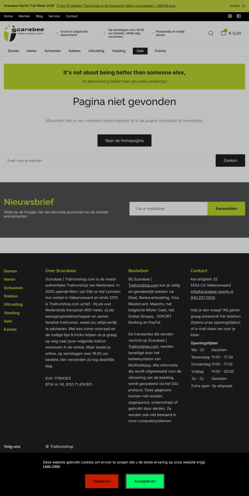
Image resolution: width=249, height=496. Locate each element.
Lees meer (51, 466)
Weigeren (101, 481)
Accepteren (145, 481)
